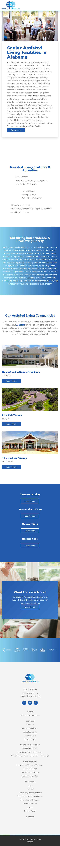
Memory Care (30, 735)
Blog (30, 785)
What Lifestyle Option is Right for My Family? (30, 756)
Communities (30, 761)
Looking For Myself (30, 748)
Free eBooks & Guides (30, 800)
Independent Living (30, 728)
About (30, 711)
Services (30, 721)
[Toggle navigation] (53, 5)
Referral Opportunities (30, 715)
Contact (30, 816)
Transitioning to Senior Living (30, 796)
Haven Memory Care (30, 776)
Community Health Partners (30, 793)
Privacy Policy (30, 811)
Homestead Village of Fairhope (30, 765)
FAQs (30, 807)
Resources (30, 781)
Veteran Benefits (30, 804)
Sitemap (30, 841)
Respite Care (30, 739)
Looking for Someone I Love (30, 752)
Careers (30, 789)
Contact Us (16, 130)
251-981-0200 (30, 689)
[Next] (56, 650)
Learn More (11, 381)
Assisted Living (30, 732)
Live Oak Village (30, 769)
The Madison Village (30, 772)
